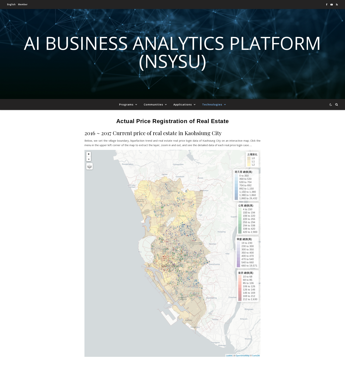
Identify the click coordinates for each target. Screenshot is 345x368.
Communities (153, 104)
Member (23, 4)
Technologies (212, 104)
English (11, 4)
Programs (126, 104)
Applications (182, 104)
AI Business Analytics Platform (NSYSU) (172, 52)
